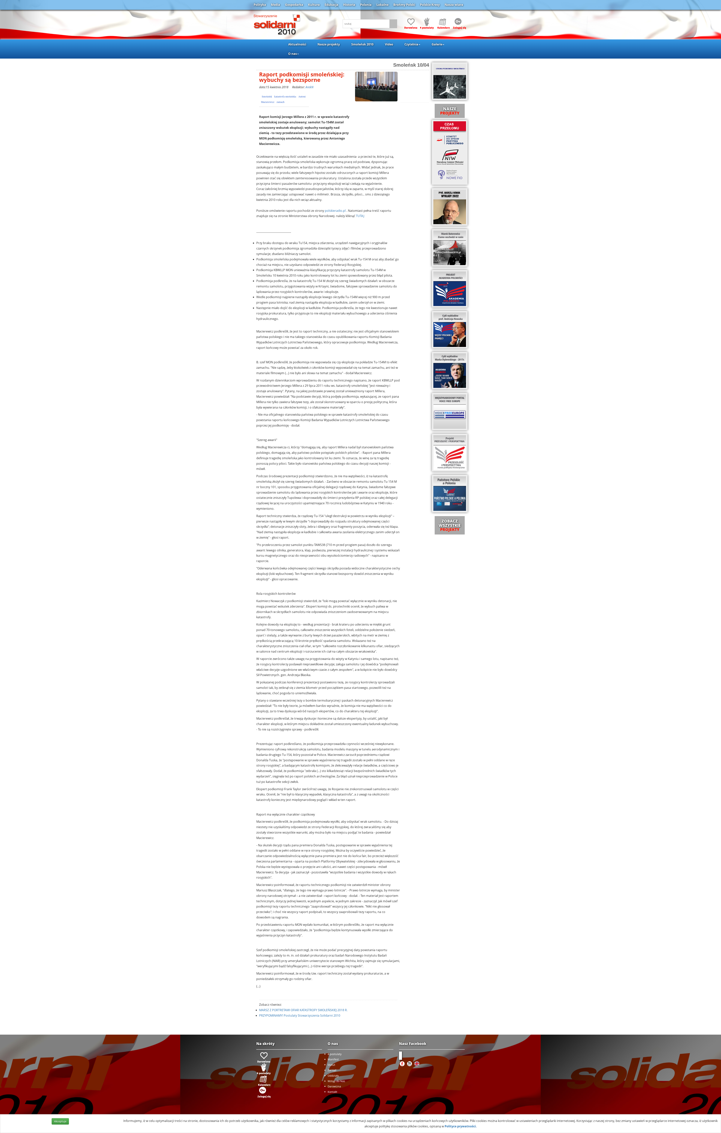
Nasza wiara (454, 5)
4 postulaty (335, 1054)
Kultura (314, 5)
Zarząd (332, 1070)
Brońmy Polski (404, 5)
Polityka (260, 5)
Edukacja (331, 5)
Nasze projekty (329, 44)
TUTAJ (360, 216)
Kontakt (332, 1092)
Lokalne (382, 5)
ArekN (309, 87)
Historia (349, 5)
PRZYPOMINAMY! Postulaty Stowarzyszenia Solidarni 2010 (299, 1015)
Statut (331, 1065)
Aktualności (297, 44)
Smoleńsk (267, 96)
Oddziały (333, 1075)
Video (389, 44)
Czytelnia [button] (411, 44)
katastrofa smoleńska (285, 96)
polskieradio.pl (335, 211)
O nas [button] (292, 54)
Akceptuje (60, 1121)
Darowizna (334, 1086)
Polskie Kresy (430, 5)
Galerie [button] (437, 44)
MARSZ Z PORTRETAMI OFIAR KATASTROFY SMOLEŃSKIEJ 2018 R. (303, 1010)
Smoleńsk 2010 (362, 44)
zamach (280, 102)
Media (275, 5)
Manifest (333, 1059)
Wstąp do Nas (336, 1081)
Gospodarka (294, 5)
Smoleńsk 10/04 (411, 65)
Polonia (366, 5)
